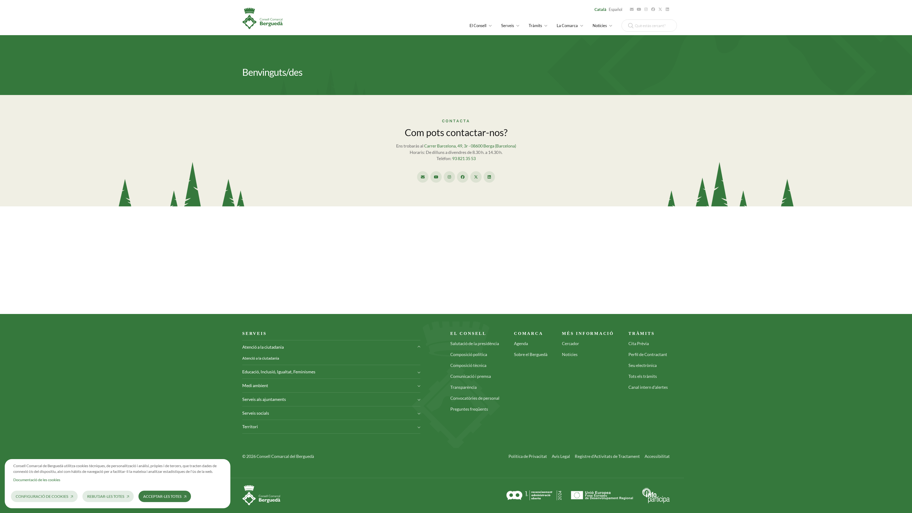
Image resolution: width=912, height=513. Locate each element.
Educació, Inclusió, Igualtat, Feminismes (278, 371)
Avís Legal (561, 456)
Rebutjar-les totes (105, 496)
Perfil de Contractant (647, 354)
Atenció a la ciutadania (263, 347)
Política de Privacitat (527, 456)
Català (600, 9)
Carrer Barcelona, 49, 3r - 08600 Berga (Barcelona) (470, 145)
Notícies (570, 354)
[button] (480, 25)
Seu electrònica (642, 365)
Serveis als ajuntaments (264, 399)
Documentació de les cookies (36, 479)
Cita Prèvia (638, 343)
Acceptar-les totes (162, 496)
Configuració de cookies (42, 496)
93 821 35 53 (464, 158)
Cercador (570, 343)
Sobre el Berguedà (530, 354)
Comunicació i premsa (470, 376)
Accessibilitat (657, 456)
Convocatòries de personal (474, 398)
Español (615, 9)
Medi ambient (255, 385)
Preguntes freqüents (469, 409)
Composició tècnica (468, 365)
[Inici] (264, 18)
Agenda (521, 343)
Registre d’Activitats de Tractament (607, 456)
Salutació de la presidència (474, 343)
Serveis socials (255, 413)
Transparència (463, 387)
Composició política (468, 354)
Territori (250, 426)
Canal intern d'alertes (648, 387)
